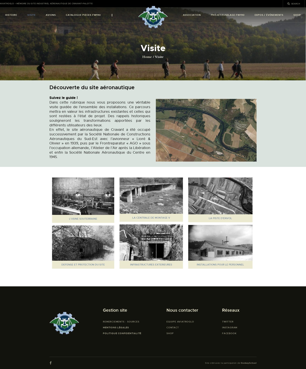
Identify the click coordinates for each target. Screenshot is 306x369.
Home (147, 57)
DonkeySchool (249, 363)
